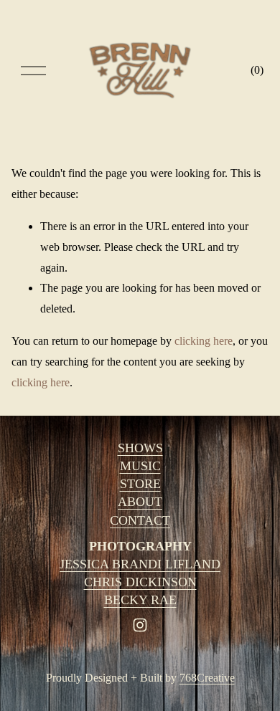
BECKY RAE (140, 600)
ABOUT (140, 502)
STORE (140, 484)
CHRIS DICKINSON (140, 582)
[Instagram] (140, 625)
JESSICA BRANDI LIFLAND (140, 564)
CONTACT (140, 520)
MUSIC (140, 466)
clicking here (203, 341)
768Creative (207, 678)
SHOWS (140, 448)
